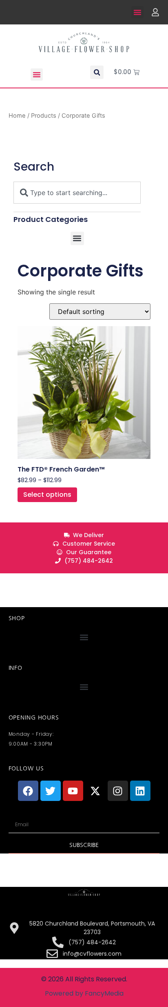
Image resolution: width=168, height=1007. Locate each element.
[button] (137, 12)
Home (17, 115)
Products (43, 115)
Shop (17, 618)
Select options (47, 494)
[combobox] (77, 193)
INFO (15, 668)
